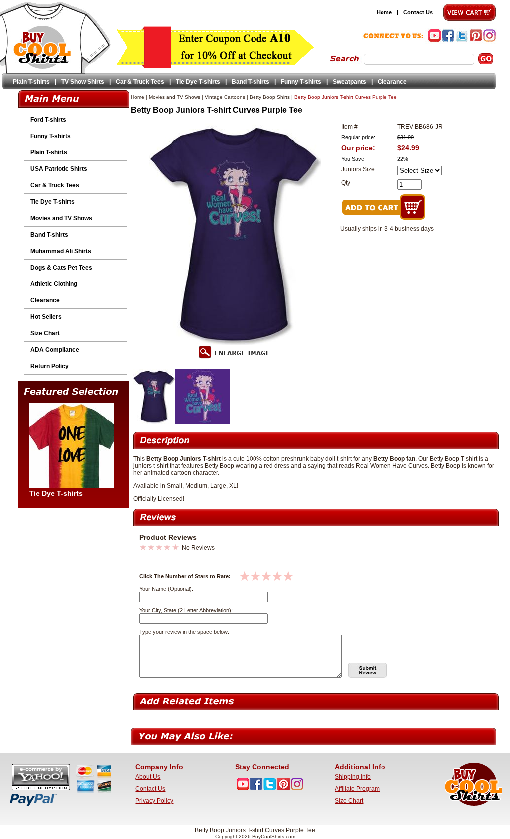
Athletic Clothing (53, 283)
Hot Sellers (46, 316)
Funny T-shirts (301, 81)
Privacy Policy (154, 800)
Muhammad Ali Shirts (60, 251)
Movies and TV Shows (61, 218)
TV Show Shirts (82, 81)
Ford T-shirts (48, 119)
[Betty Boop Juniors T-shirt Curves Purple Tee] (154, 422)
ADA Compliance (54, 349)
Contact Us (418, 12)
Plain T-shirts (31, 81)
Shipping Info (353, 776)
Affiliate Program (357, 788)
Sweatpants (349, 81)
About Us (147, 776)
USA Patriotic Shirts (58, 168)
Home (384, 12)
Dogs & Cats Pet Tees (61, 267)
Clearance (392, 81)
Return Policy (49, 366)
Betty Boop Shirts (270, 97)
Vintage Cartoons (225, 97)
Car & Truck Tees (140, 81)
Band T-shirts (250, 81)
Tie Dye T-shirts (198, 81)
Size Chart (45, 333)
